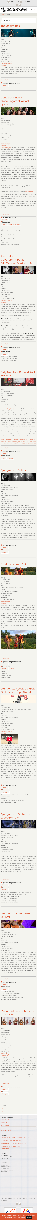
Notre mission (5, 1119)
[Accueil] (14, 10)
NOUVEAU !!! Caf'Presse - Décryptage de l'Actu (14, 1143)
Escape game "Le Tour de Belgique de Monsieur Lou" (16, 1138)
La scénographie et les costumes (10, 1146)
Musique (4, 354)
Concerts (4, 85)
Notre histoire (5, 1125)
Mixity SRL (5, 1200)
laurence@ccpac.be (6, 63)
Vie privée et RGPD (6, 1130)
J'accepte (29, 1217)
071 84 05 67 (4, 65)
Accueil (2, 14)
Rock (3, 458)
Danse (12, 668)
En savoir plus (5, 80)
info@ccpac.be (5, 1161)
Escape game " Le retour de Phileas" (11, 1140)
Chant (4, 224)
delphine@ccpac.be (6, 1054)
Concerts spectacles (14, 224)
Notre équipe (5, 1122)
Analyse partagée (6, 1128)
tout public (5, 792)
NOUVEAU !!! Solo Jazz (7, 1149)
